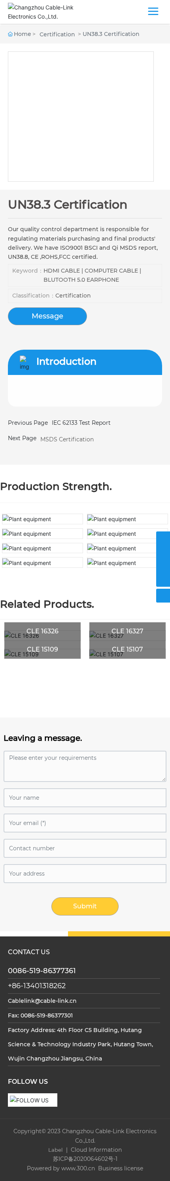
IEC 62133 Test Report (81, 422)
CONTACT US (29, 952)
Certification (57, 34)
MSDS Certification (67, 439)
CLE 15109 (42, 649)
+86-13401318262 (37, 985)
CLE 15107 (127, 649)
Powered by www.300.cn (61, 1168)
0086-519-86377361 (42, 970)
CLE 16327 (127, 631)
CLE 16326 (42, 631)
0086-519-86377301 (47, 1015)
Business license (119, 1168)
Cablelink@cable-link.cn (42, 1000)
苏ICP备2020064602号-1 (85, 1158)
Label (55, 1150)
